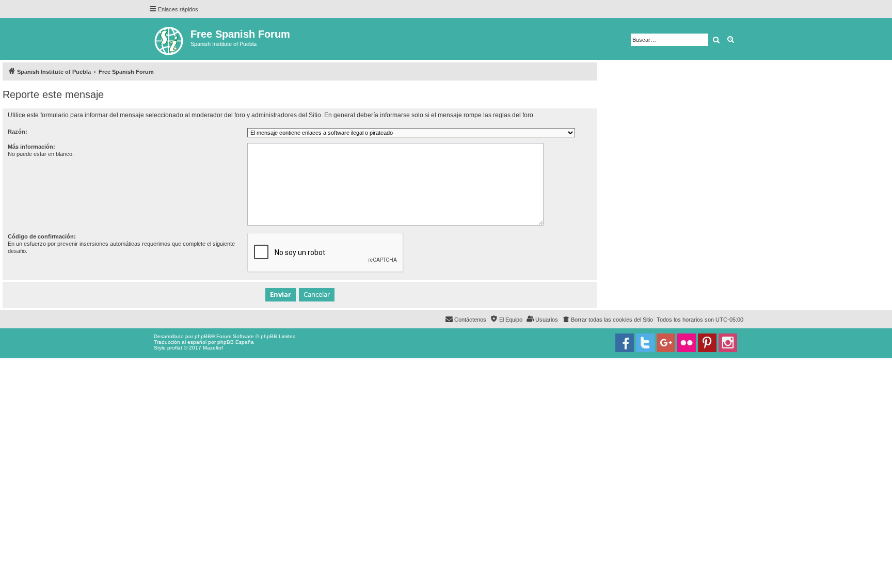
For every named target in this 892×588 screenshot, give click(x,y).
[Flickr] (686, 342)
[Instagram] (728, 342)
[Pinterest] (707, 342)
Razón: (17, 132)
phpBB (203, 336)
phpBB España (235, 342)
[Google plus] (666, 342)
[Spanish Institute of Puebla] (169, 39)
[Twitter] (645, 342)
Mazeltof (213, 348)
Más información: (31, 147)
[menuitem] (607, 319)
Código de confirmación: (42, 236)
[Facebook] (624, 342)
